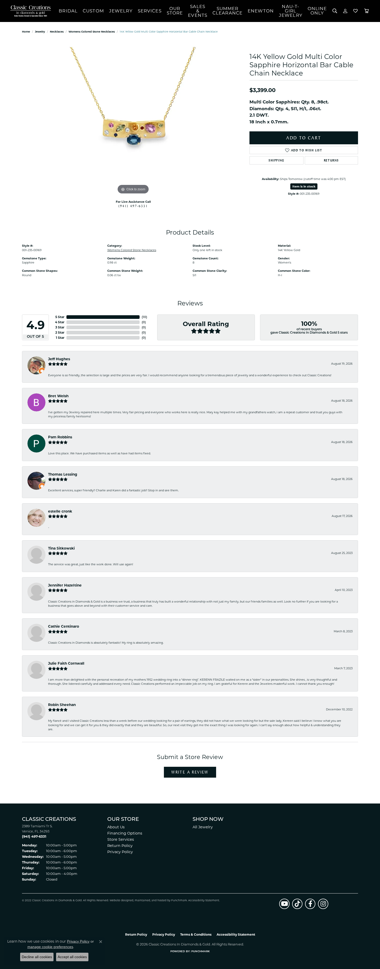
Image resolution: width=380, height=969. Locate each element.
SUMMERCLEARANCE (227, 11)
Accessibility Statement (203, 900)
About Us (116, 827)
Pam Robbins (60, 437)
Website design (120, 900)
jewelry (40, 31)
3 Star (59, 327)
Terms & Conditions (195, 934)
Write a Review (190, 772)
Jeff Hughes (59, 359)
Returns (331, 160)
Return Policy (120, 845)
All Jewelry (203, 827)
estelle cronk (60, 511)
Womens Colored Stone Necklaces (92, 31)
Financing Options (124, 833)
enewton (261, 10)
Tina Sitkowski (61, 548)
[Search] (335, 11)
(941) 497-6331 (133, 206)
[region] (133, 118)
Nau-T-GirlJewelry (290, 11)
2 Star (59, 332)
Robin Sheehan (62, 705)
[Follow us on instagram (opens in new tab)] (323, 904)
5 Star (59, 317)
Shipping (276, 160)
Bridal (68, 10)
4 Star (59, 322)
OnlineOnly (317, 11)
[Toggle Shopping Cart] (366, 11)
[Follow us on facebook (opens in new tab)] (310, 904)
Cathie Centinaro (63, 626)
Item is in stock (303, 186)
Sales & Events (197, 11)
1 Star (60, 338)
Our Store (175, 11)
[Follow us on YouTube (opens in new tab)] (284, 904)
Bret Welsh (58, 396)
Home (26, 31)
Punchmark (179, 900)
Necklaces (57, 31)
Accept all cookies (72, 957)
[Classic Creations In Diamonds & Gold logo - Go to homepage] (29, 11)
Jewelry (121, 10)
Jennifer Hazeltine (65, 585)
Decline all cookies (37, 957)
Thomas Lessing (62, 474)
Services (150, 10)
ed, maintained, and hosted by (150, 900)
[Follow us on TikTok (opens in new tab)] (297, 904)
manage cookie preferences (50, 947)
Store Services (120, 839)
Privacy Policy (120, 852)
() (144, 317)
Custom (93, 10)
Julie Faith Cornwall (66, 663)
